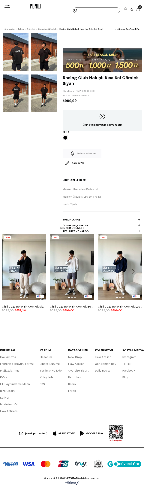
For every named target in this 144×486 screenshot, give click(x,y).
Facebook (128, 370)
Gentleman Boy (105, 364)
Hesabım (46, 357)
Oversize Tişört (78, 370)
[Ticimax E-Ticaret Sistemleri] (72, 483)
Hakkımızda (8, 357)
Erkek (72, 391)
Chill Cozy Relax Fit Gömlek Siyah (24, 306)
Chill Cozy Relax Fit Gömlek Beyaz (72, 306)
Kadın (72, 384)
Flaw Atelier (76, 364)
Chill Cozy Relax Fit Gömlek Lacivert (120, 306)
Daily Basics (102, 370)
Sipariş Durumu (50, 364)
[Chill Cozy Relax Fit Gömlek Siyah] (24, 267)
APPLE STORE (66, 433)
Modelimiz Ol (8, 404)
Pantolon (74, 377)
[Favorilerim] (132, 10)
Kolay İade (46, 377)
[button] (21, 297)
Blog (125, 377)
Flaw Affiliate (9, 411)
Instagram (129, 357)
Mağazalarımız (9, 370)
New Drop (75, 357)
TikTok (126, 364)
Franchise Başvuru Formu (17, 364)
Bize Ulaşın (7, 391)
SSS (42, 384)
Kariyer (4, 397)
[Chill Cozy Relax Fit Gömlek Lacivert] (120, 267)
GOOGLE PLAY (94, 433)
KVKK (3, 377)
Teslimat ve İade (51, 370)
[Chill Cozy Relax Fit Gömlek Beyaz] (72, 267)
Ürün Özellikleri (74, 180)
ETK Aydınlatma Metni (15, 384)
